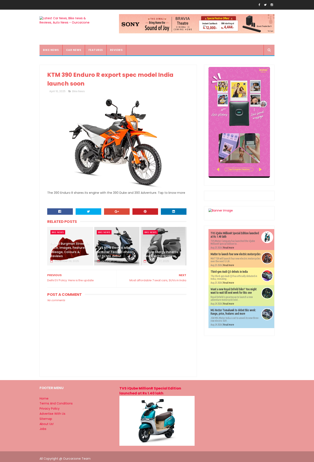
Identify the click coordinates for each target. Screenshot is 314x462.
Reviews (116, 50)
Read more (228, 247)
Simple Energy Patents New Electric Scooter (161, 254)
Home (44, 398)
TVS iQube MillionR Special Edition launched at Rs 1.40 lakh (150, 391)
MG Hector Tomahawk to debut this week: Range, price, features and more (233, 311)
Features (95, 50)
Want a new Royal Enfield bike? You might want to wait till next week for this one (234, 290)
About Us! (47, 424)
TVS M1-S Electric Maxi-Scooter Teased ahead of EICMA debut (115, 252)
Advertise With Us (52, 414)
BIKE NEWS (51, 50)
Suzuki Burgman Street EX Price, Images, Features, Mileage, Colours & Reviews (70, 249)
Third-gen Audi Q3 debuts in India (229, 271)
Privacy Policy (50, 408)
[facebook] (259, 5)
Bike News (78, 91)
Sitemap (46, 419)
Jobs (43, 429)
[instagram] (271, 5)
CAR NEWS (73, 50)
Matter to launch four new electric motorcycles (236, 254)
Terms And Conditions (56, 403)
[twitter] (265, 5)
